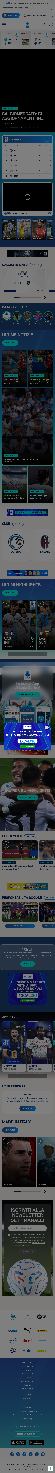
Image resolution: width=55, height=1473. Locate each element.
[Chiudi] (47, 727)
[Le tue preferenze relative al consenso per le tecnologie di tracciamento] (50, 1468)
